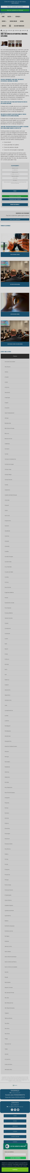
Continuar (15, 1169)
